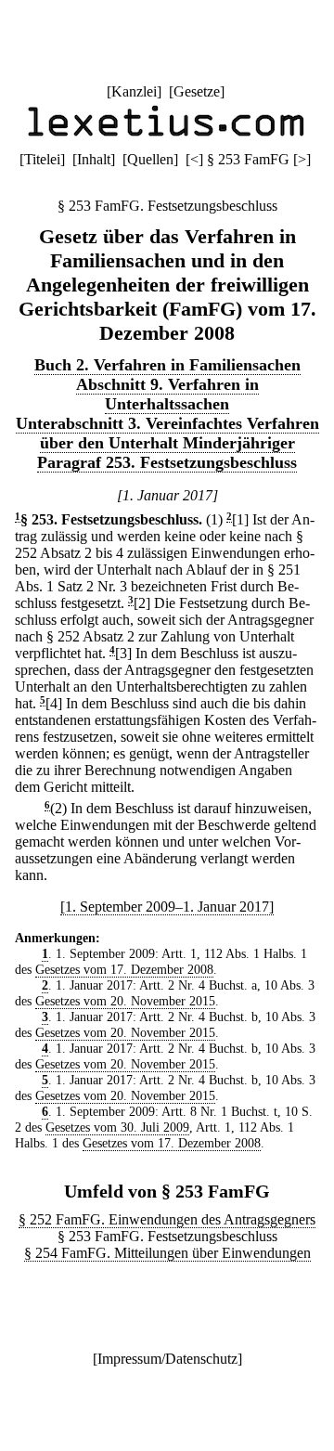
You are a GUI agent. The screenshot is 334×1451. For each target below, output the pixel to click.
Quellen (150, 159)
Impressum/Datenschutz (167, 1359)
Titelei (42, 159)
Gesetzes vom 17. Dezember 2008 (124, 969)
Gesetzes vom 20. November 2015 (125, 1000)
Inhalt (93, 159)
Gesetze (196, 91)
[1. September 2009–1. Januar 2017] (167, 906)
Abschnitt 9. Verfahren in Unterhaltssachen (167, 394)
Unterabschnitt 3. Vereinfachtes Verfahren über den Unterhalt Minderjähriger (167, 433)
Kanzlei (134, 91)
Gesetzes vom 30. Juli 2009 (117, 1127)
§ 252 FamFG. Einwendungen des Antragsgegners (167, 1219)
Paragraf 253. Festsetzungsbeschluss (167, 462)
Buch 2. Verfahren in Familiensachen (167, 365)
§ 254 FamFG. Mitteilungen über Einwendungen (167, 1253)
